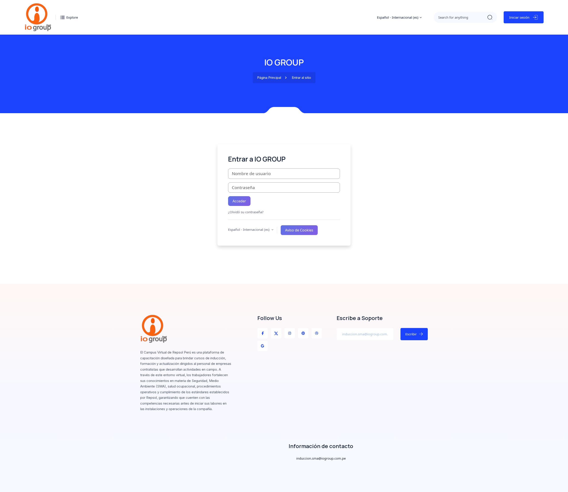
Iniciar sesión (519, 17)
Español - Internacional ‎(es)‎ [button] (249, 229)
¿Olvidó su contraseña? (246, 212)
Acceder (239, 201)
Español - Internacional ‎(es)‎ (397, 17)
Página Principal (269, 77)
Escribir (411, 334)
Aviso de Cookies (299, 230)
